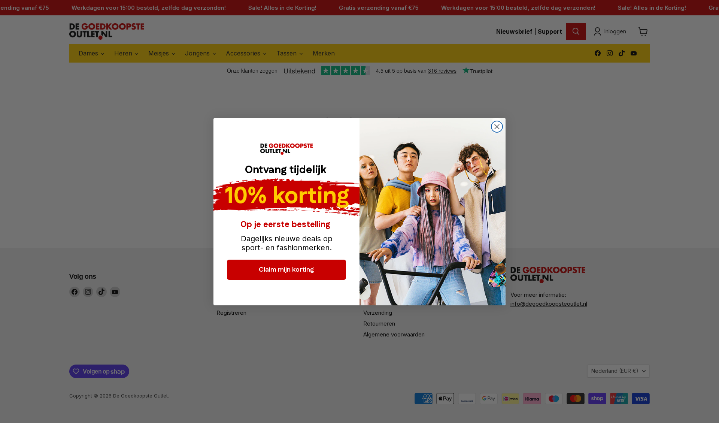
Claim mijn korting (286, 269)
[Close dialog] (497, 126)
